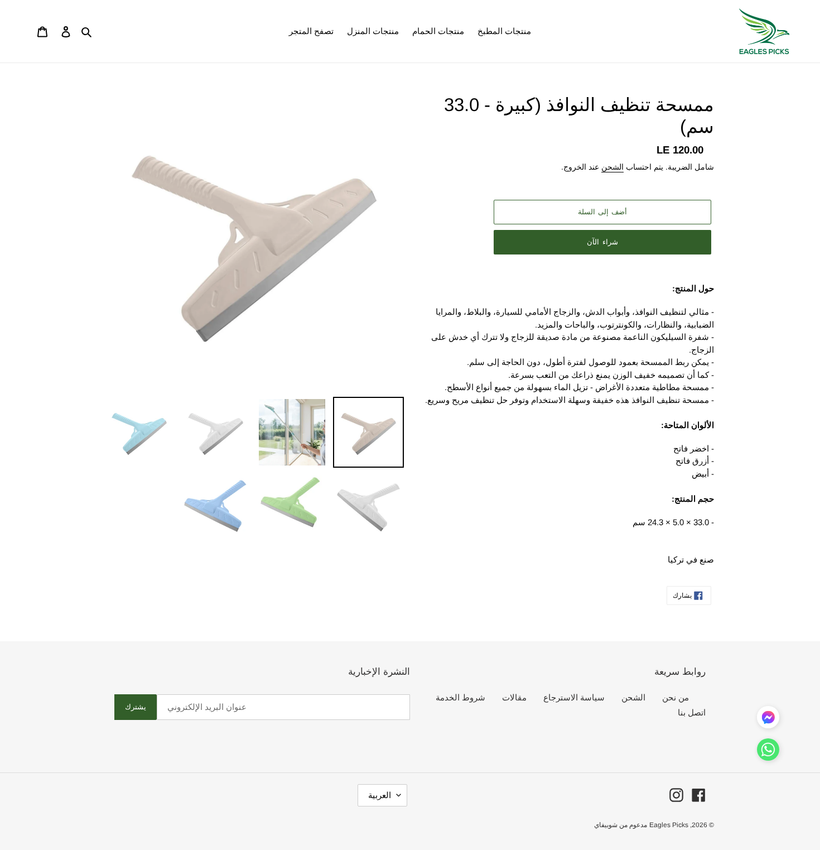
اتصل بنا (692, 712)
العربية (379, 795)
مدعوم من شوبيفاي (620, 825)
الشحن (612, 166)
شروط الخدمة (460, 697)
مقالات (514, 697)
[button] (768, 751)
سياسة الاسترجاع (574, 697)
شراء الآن (602, 242)
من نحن (675, 697)
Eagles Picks (668, 825)
